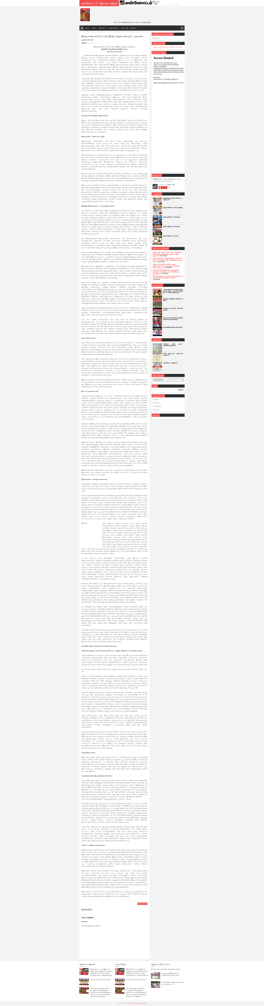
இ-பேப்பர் (133, 28)
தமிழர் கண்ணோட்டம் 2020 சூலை (171, 217)
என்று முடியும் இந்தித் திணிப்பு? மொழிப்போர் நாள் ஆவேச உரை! (170, 974)
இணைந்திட (156, 38)
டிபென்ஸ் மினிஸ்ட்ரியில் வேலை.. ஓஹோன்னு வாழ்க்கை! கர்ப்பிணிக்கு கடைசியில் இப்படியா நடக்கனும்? (166, 271)
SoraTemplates (130, 1003)
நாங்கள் (94, 28)
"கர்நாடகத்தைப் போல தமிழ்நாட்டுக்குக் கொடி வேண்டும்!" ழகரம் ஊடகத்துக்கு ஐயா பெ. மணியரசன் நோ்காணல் (173, 291)
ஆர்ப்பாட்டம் (157, 403)
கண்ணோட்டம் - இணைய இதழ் (99, 3)
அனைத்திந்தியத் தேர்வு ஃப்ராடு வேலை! (173, 327)
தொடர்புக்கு (124, 28)
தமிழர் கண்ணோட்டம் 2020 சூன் (171, 226)
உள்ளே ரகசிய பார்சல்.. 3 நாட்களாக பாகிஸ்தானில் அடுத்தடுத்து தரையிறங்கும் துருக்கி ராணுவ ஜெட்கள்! (167, 254)
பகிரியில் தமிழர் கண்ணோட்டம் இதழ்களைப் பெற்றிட (168, 47)
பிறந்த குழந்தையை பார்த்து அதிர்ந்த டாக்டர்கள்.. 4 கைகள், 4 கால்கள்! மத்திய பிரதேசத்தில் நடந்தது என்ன (168, 260)
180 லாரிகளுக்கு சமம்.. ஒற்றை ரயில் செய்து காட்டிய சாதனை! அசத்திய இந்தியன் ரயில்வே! (168, 277)
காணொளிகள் (157, 406)
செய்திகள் (156, 410)
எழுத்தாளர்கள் (113, 28)
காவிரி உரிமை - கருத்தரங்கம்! (170, 363)
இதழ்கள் (101, 28)
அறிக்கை (156, 399)
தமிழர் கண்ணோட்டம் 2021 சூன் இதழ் (173, 207)
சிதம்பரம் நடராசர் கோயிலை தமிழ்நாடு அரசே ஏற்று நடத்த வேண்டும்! (173, 318)
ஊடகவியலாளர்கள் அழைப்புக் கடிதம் (100, 979)
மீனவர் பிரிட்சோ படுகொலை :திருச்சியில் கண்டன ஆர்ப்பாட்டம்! (173, 983)
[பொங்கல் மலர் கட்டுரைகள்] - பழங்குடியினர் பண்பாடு (165, 969)
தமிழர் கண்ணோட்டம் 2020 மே (171, 236)
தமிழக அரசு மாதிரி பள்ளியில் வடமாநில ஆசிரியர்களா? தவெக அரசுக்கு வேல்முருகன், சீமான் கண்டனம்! (166, 266)
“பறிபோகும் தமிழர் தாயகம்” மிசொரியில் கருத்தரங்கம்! (173, 344)
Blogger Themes (141, 1003)
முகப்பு (87, 28)
